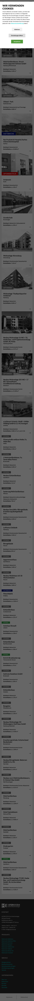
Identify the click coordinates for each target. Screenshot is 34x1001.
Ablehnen (17, 29)
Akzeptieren (17, 41)
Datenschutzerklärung (17, 23)
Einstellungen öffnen (17, 35)
